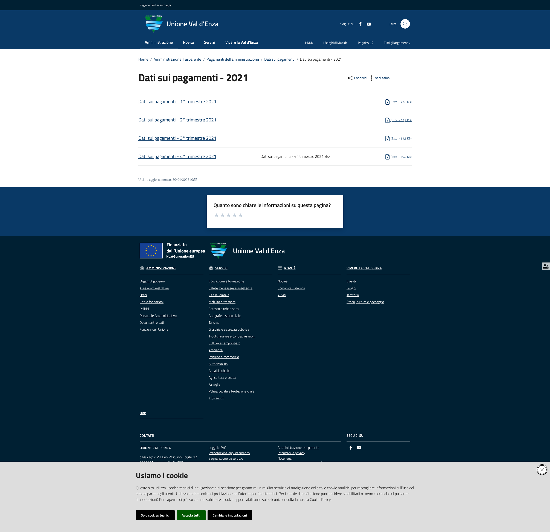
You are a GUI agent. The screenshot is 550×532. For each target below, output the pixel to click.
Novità (290, 268)
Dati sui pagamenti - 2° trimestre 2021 (177, 119)
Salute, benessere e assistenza (230, 288)
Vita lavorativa (219, 294)
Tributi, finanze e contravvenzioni (232, 336)
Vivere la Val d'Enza (364, 268)
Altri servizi (216, 398)
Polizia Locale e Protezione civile (231, 391)
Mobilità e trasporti (222, 301)
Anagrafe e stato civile (225, 315)
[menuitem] (159, 42)
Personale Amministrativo (158, 315)
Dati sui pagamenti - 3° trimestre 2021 (177, 138)
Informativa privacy (291, 452)
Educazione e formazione (226, 281)
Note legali (285, 458)
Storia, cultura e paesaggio (365, 301)
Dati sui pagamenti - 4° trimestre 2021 (177, 156)
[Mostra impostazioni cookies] (546, 266)
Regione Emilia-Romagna (155, 5)
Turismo (214, 322)
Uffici (143, 294)
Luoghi (351, 288)
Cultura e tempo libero (224, 343)
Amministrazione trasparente (298, 447)
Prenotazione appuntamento (229, 452)
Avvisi (282, 294)
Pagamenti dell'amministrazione (232, 59)
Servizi (221, 268)
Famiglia (214, 384)
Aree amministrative (154, 288)
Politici (144, 308)
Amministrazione (161, 268)
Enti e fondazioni (151, 301)
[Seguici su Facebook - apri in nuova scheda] (358, 23)
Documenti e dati (152, 322)
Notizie (282, 281)
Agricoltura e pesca (222, 377)
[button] (405, 24)
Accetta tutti (191, 515)
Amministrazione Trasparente (177, 59)
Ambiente (216, 350)
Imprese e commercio (224, 356)
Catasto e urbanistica (224, 308)
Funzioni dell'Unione (154, 329)
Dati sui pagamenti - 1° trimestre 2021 (177, 101)
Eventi (351, 281)
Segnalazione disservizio (226, 458)
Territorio (353, 294)
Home (143, 59)
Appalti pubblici (219, 370)
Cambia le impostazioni (230, 515)
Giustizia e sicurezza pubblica (229, 329)
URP (143, 413)
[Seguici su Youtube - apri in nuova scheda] (367, 23)
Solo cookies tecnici (155, 515)
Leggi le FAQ (217, 447)
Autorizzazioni (218, 363)
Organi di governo (152, 281)
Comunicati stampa (291, 288)
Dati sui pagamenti (279, 59)
